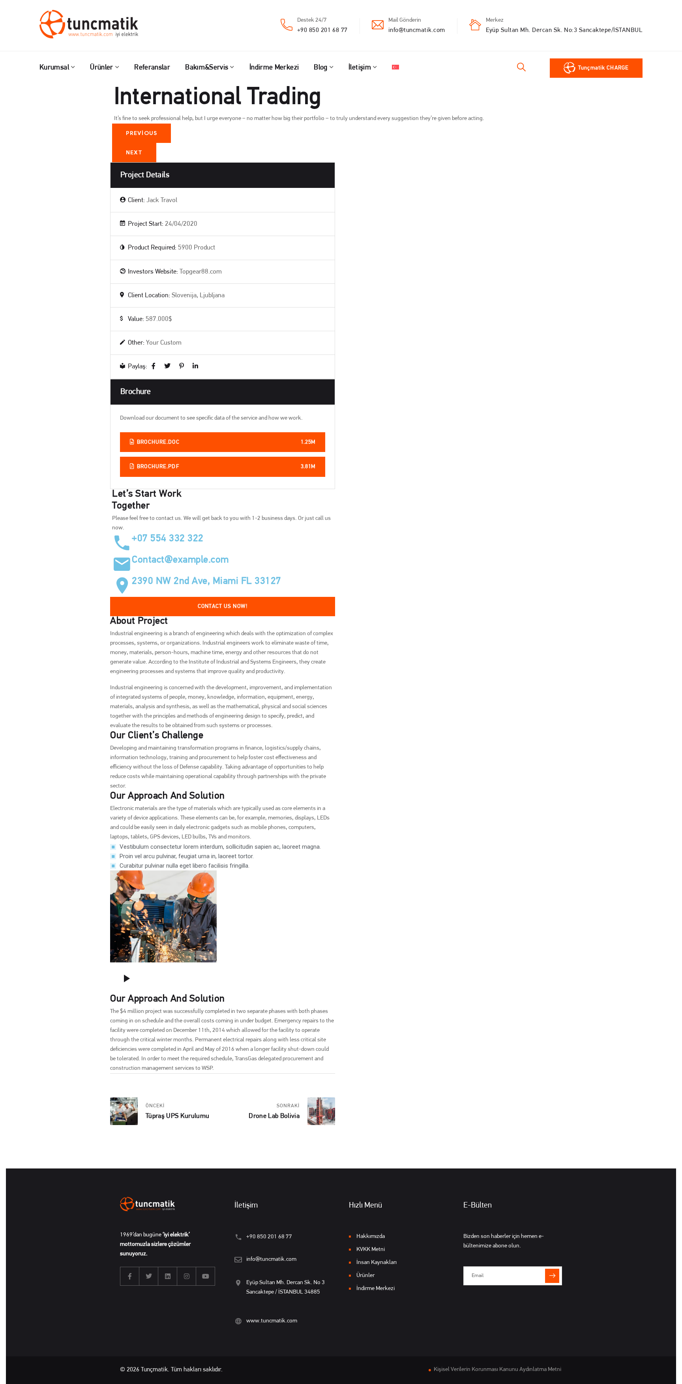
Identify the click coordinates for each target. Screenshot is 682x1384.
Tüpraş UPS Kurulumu (177, 1116)
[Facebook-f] (129, 1276)
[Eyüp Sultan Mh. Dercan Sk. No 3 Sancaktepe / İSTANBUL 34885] (238, 1282)
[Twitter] (167, 367)
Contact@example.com (180, 560)
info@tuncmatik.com (416, 30)
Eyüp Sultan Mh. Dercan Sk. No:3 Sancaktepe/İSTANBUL (564, 30)
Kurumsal (54, 67)
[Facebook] (154, 367)
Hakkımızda (370, 1237)
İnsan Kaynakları (376, 1263)
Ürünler (101, 67)
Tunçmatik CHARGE (603, 68)
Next (134, 152)
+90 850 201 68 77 (322, 30)
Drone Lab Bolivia (274, 1116)
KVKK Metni (370, 1250)
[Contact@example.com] (122, 564)
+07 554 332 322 (168, 539)
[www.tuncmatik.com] (238, 1321)
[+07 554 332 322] (122, 543)
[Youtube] (205, 1276)
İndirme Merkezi (274, 67)
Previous (141, 133)
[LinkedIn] (195, 367)
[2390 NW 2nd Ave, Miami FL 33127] (122, 585)
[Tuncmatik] (94, 25)
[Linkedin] (167, 1276)
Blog (320, 67)
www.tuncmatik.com (271, 1321)
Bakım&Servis (206, 67)
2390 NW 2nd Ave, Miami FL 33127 (206, 581)
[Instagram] (186, 1276)
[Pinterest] (181, 367)
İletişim (359, 67)
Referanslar (152, 67)
